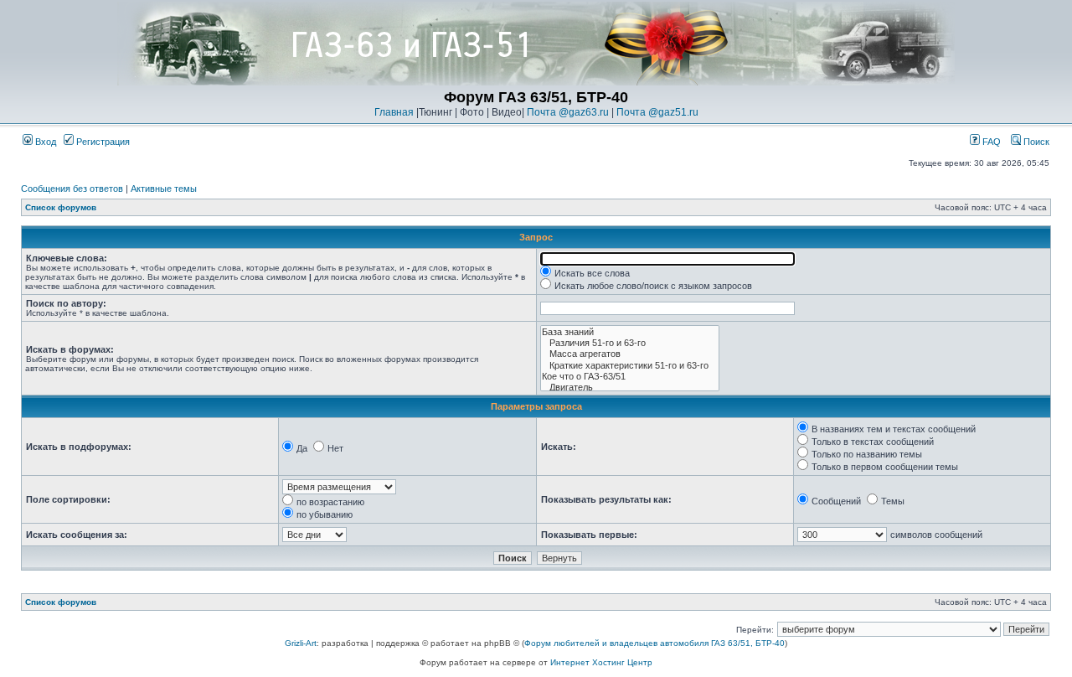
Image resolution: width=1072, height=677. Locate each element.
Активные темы (164, 188)
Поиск (1035, 142)
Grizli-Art (301, 643)
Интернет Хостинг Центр (601, 662)
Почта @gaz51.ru (657, 112)
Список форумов (60, 207)
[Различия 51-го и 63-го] (630, 343)
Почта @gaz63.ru (568, 112)
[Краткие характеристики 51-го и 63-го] (630, 365)
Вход (44, 142)
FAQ (990, 142)
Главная (394, 112)
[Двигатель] (630, 387)
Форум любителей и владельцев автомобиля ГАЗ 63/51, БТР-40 (654, 643)
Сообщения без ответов (72, 188)
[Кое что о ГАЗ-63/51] (630, 376)
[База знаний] (630, 332)
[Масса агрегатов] (630, 354)
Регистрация (102, 142)
